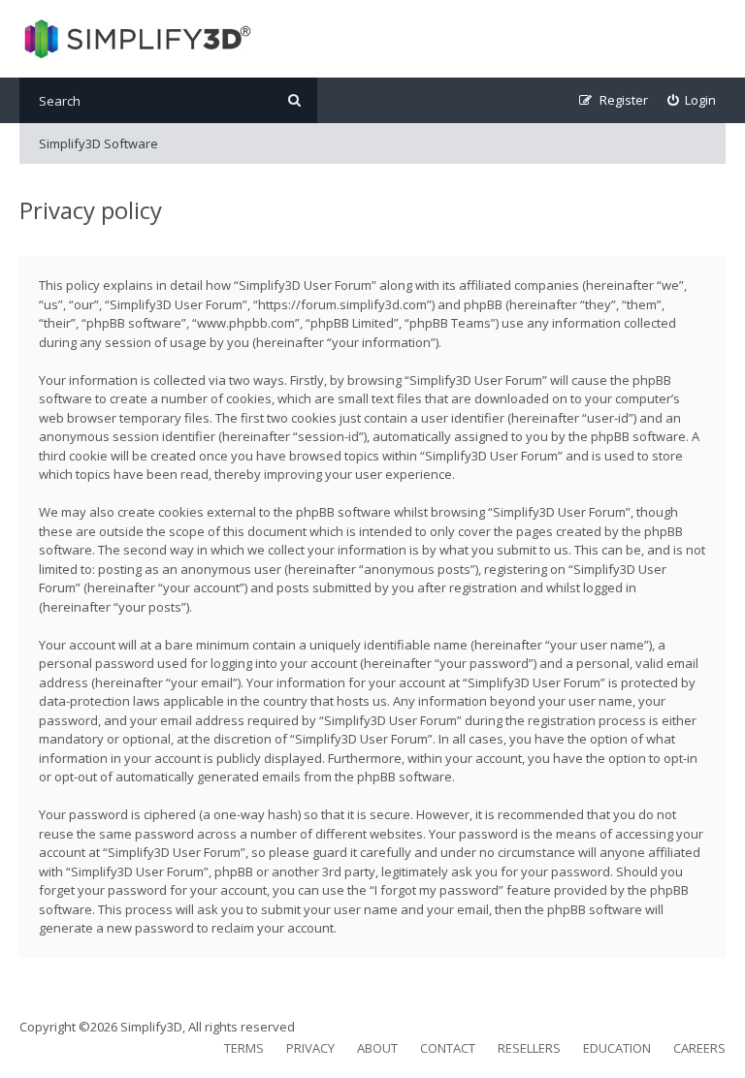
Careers (699, 1048)
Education (617, 1048)
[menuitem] (692, 100)
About (377, 1048)
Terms (244, 1048)
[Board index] (135, 38)
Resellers (529, 1048)
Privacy (310, 1048)
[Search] (294, 100)
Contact (447, 1048)
